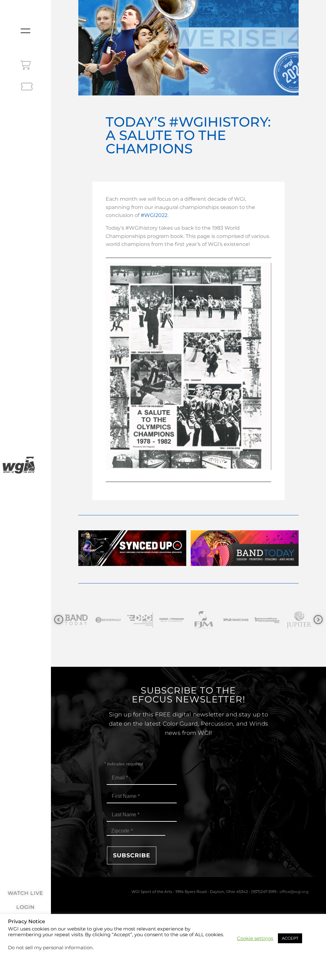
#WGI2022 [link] (154, 215)
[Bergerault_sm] (76, 620)
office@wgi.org (294, 891)
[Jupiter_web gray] (267, 620)
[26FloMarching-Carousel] (203, 620)
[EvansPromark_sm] (140, 620)
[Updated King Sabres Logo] (299, 620)
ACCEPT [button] (290, 938)
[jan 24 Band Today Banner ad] (245, 564)
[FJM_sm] (172, 620)
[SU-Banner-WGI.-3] (132, 564)
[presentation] (58, 619)
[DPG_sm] (108, 620)
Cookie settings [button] (255, 938)
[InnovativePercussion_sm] (235, 620)
